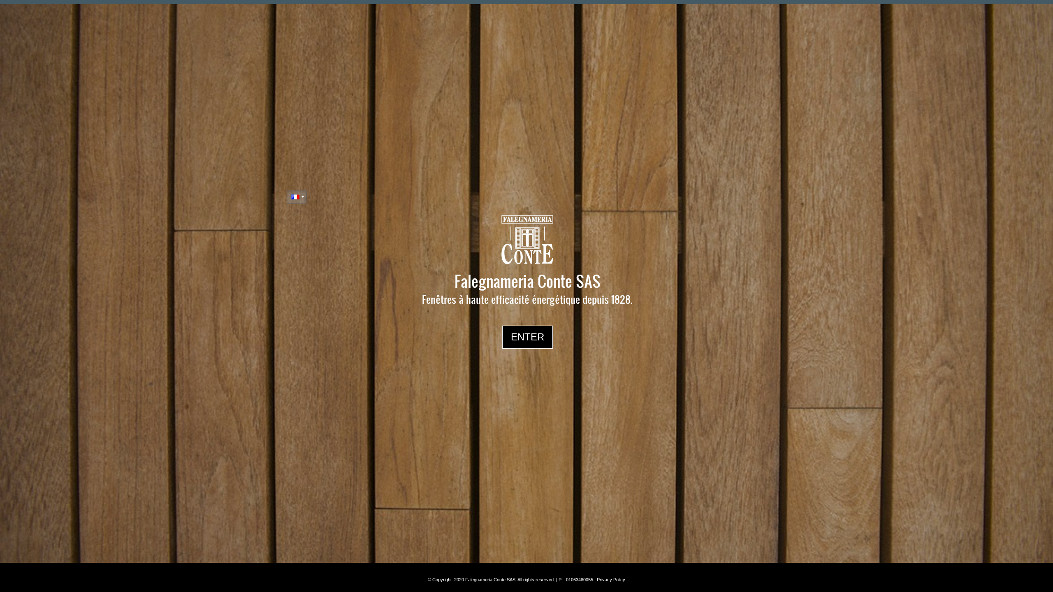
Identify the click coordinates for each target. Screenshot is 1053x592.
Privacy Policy (611, 579)
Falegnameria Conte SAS (528, 280)
